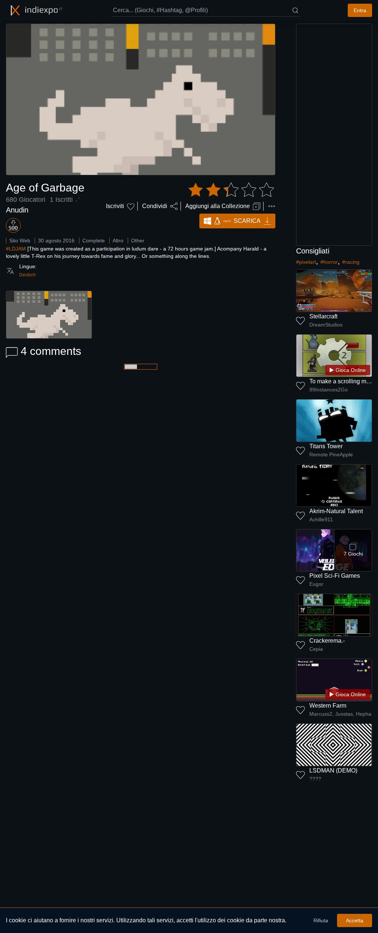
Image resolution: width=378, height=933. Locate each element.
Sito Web (19, 240)
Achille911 (321, 519)
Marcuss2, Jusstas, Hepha (340, 714)
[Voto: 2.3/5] (231, 190)
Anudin (17, 210)
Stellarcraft (323, 316)
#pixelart (306, 262)
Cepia (316, 649)
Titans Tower (326, 446)
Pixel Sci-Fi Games (334, 576)
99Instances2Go (328, 390)
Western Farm (327, 705)
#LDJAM (16, 249)
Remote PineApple (331, 454)
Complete (93, 240)
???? (315, 779)
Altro (118, 240)
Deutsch (27, 274)
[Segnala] (271, 206)
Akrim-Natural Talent (336, 511)
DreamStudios (326, 325)
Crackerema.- (327, 640)
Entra (360, 10)
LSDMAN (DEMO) (333, 770)
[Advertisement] (334, 134)
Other (137, 240)
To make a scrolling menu (342, 381)
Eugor (316, 584)
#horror (329, 262)
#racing (351, 262)
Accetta (354, 920)
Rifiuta (320, 920)
